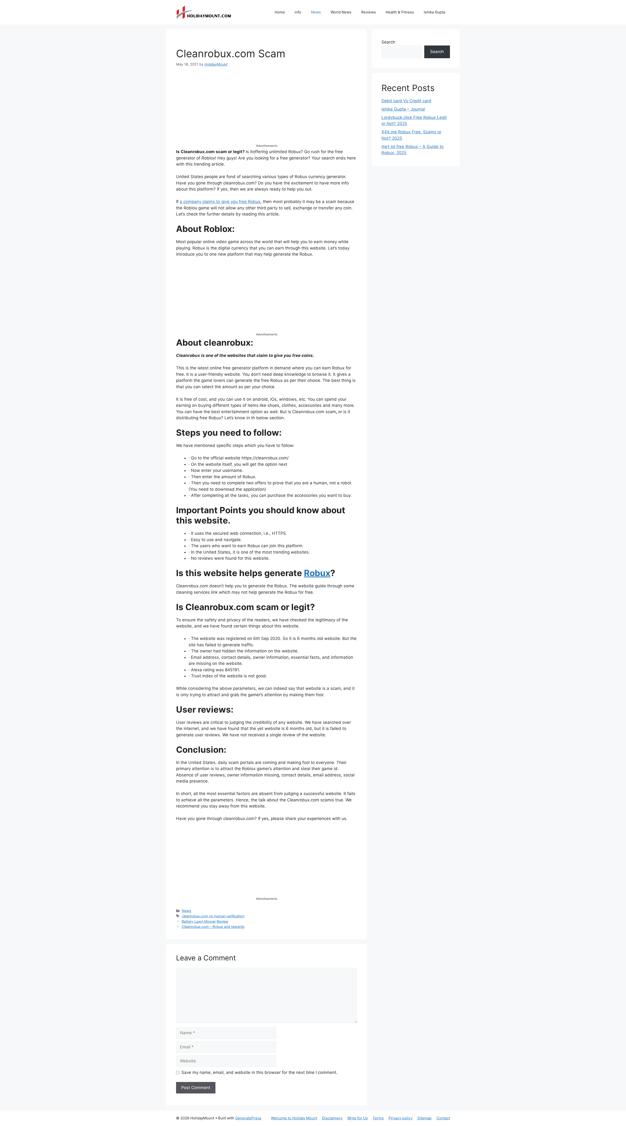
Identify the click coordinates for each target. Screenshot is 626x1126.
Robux (317, 573)
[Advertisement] (266, 109)
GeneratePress (248, 1118)
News (316, 12)
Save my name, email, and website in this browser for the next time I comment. (259, 1072)
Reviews (368, 12)
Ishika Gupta (434, 12)
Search (388, 42)
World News (341, 12)
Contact (443, 1118)
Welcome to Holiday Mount (294, 1118)
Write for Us (357, 1118)
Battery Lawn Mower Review (205, 921)
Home (280, 12)
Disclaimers (332, 1118)
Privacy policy (401, 1118)
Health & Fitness (400, 12)
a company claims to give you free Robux (220, 201)
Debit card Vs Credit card (406, 100)
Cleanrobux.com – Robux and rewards (213, 926)
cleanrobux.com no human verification (213, 916)
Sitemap (424, 1118)
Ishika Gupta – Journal (403, 109)
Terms (378, 1118)
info (298, 12)
